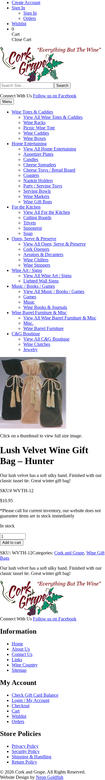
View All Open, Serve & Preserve (54, 243)
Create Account (26, 2)
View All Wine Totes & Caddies (53, 117)
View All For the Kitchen (46, 212)
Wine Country (25, 664)
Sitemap (19, 670)
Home (17, 643)
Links (17, 659)
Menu (7, 101)
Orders (29, 18)
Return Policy (24, 761)
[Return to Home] (50, 80)
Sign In (18, 7)
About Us (21, 649)
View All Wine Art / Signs (47, 275)
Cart (16, 710)
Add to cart (11, 542)
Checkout (20, 705)
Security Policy (26, 751)
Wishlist (19, 23)
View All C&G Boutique (46, 338)
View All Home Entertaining (49, 148)
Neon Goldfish (49, 777)
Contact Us (22, 654)
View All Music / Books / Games (53, 291)
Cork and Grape (69, 552)
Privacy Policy (25, 746)
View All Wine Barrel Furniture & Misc (59, 317)
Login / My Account (30, 700)
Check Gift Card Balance (35, 695)
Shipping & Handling (31, 756)
